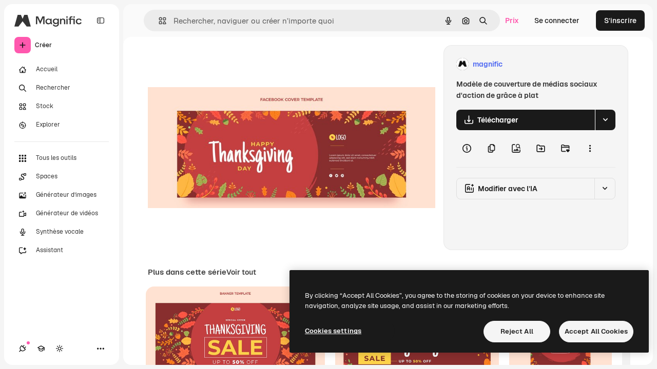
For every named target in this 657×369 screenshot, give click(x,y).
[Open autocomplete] (158, 21)
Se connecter (556, 20)
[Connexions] (22, 348)
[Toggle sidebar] (100, 20)
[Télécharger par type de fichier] (605, 120)
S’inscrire (620, 20)
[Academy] (41, 348)
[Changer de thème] (59, 348)
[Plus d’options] (589, 148)
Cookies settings (333, 330)
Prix (512, 20)
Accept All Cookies (596, 331)
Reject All (516, 331)
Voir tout (241, 272)
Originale (215, 64)
